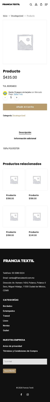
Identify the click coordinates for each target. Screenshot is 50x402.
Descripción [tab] (25, 132)
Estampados (9, 311)
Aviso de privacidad (12, 346)
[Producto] (14, 180)
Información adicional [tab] (25, 138)
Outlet (6, 330)
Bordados (7, 306)
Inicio (5, 16)
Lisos (5, 321)
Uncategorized (17, 16)
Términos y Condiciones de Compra (20, 351)
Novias (6, 325)
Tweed (6, 316)
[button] (46, 4)
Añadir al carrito (25, 106)
